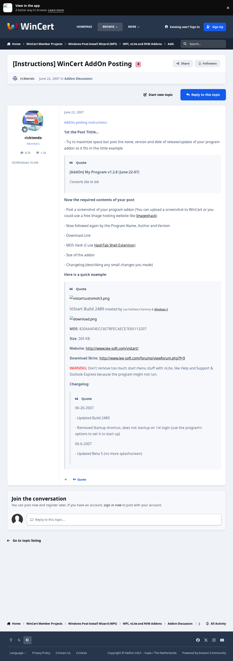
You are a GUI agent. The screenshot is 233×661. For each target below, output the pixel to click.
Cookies (81, 653)
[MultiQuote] (65, 479)
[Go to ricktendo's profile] (15, 78)
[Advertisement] (116, 582)
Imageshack (146, 215)
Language (17, 653)
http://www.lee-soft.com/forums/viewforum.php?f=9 (142, 358)
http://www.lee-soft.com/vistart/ (112, 348)
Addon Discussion (78, 78)
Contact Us (63, 653)
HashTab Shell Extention (114, 245)
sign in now (113, 505)
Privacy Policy (41, 653)
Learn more (9, 8)
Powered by (204, 653)
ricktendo (27, 78)
